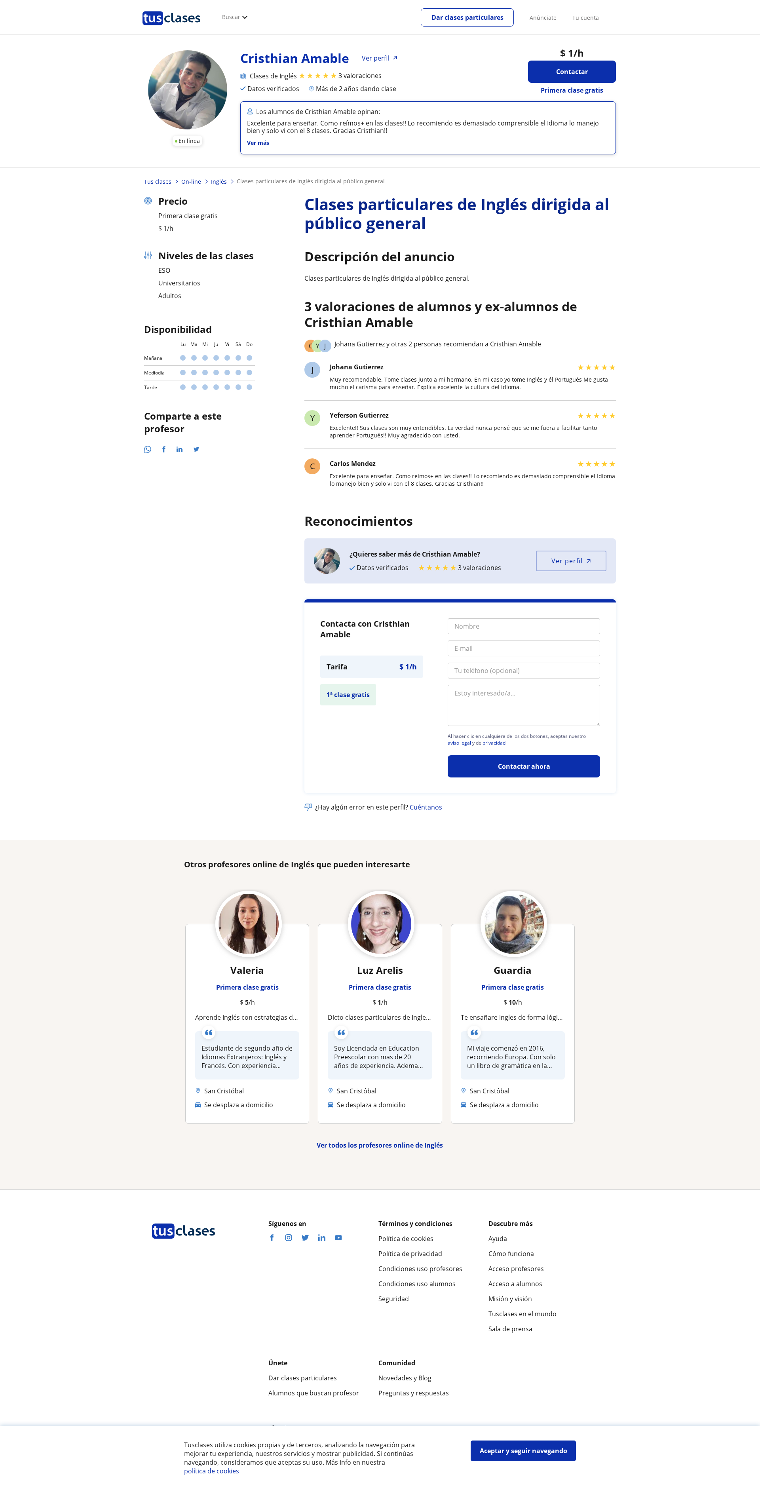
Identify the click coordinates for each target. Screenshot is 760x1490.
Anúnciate (543, 17)
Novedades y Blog (404, 1378)
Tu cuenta (585, 17)
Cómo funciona (511, 1253)
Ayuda (497, 1238)
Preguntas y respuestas (413, 1393)
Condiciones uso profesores (420, 1268)
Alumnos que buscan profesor (313, 1393)
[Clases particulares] (171, 28)
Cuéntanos (426, 807)
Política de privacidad (410, 1253)
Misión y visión (510, 1298)
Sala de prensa (510, 1329)
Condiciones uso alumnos (417, 1283)
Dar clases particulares (467, 17)
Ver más (258, 142)
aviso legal (459, 743)
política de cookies (211, 1471)
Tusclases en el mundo (522, 1313)
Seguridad (393, 1298)
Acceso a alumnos (515, 1283)
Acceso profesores (516, 1268)
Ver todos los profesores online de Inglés (380, 1145)
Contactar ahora (524, 766)
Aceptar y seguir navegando (523, 1450)
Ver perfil (567, 561)
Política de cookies (405, 1238)
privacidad (494, 743)
